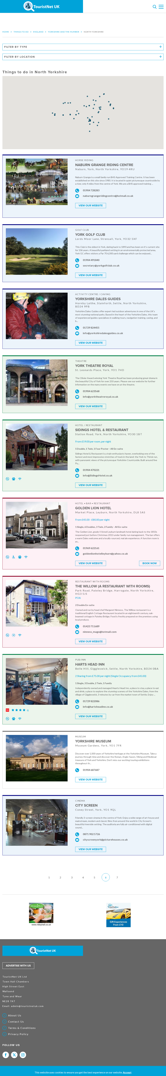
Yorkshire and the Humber (63, 32)
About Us (14, 1015)
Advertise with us (18, 965)
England (38, 32)
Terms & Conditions (22, 1027)
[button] (87, 96)
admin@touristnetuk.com (27, 1006)
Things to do (21, 32)
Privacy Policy (18, 1034)
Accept (127, 1072)
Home (5, 32)
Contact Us (16, 1021)
